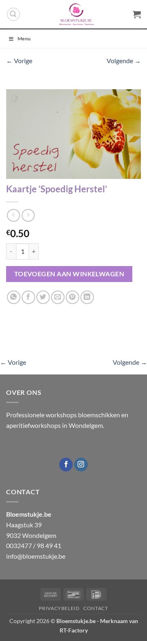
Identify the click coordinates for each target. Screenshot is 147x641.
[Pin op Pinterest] (72, 297)
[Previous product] (28, 215)
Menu (24, 38)
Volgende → (124, 60)
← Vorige (19, 60)
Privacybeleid (59, 608)
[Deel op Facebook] (28, 297)
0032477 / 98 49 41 (33, 545)
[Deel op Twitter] (43, 297)
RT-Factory (74, 630)
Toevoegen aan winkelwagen (69, 274)
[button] (13, 14)
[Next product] (13, 215)
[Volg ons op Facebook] (66, 464)
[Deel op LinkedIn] (87, 297)
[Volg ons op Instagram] (81, 464)
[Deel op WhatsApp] (13, 297)
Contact (95, 608)
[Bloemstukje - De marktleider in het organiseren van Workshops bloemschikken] (77, 14)
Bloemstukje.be (76, 620)
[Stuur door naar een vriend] (58, 297)
